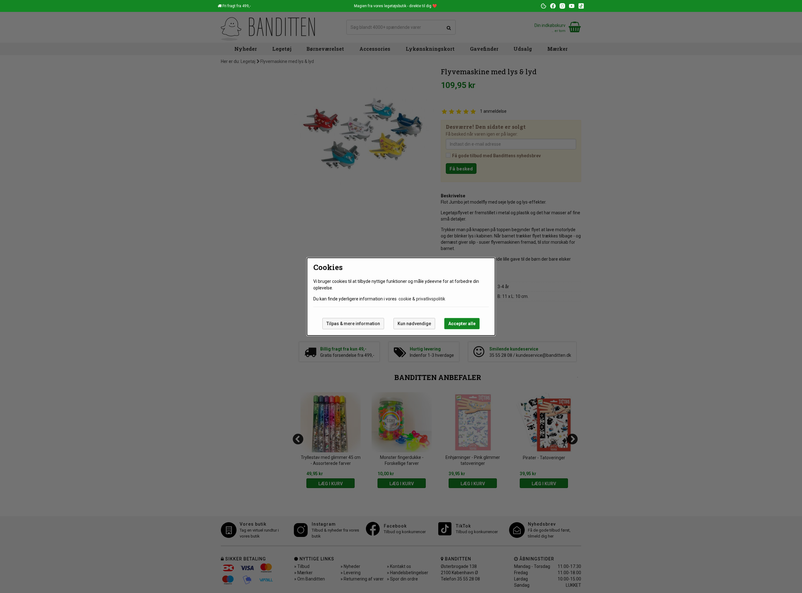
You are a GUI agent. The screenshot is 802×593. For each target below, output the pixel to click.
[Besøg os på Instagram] (562, 6)
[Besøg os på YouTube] (572, 6)
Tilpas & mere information (353, 323)
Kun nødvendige (414, 323)
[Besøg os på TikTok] (581, 6)
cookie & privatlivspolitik (421, 298)
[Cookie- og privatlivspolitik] (543, 6)
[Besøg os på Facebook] (553, 6)
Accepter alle (462, 323)
